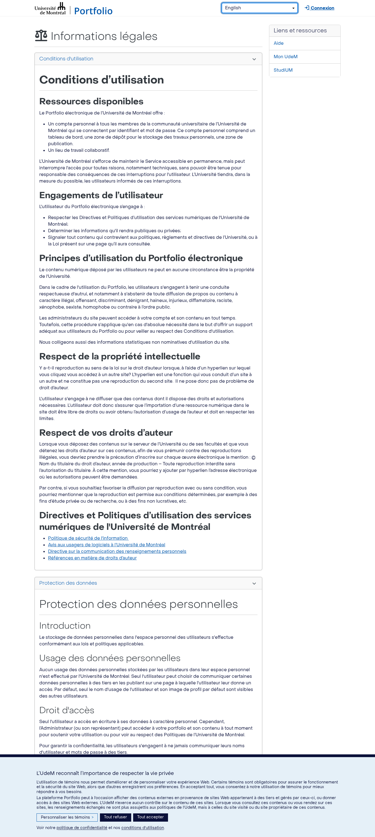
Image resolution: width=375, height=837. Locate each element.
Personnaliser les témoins (67, 817)
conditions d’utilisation (142, 827)
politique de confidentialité (82, 827)
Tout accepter (150, 817)
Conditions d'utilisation (66, 59)
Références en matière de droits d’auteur (92, 558)
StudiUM (283, 70)
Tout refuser (115, 817)
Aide (279, 43)
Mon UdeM (286, 57)
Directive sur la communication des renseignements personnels (117, 551)
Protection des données (68, 583)
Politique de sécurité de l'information (88, 538)
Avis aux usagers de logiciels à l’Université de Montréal (106, 545)
